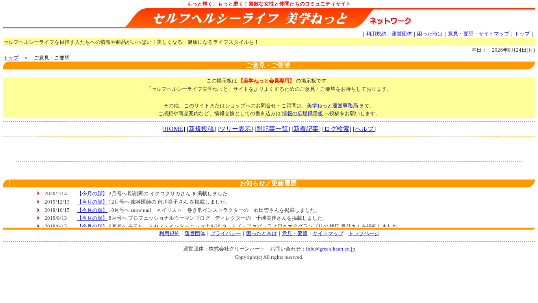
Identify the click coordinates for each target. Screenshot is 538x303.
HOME (173, 128)
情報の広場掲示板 (302, 113)
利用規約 (376, 34)
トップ (522, 34)
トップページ (364, 233)
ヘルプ (364, 128)
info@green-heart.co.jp (330, 249)
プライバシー (225, 233)
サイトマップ (494, 34)
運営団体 (401, 34)
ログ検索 (336, 128)
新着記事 (306, 128)
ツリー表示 (235, 128)
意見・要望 (460, 34)
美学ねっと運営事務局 (332, 105)
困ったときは (261, 233)
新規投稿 (201, 128)
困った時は (430, 34)
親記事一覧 (272, 128)
